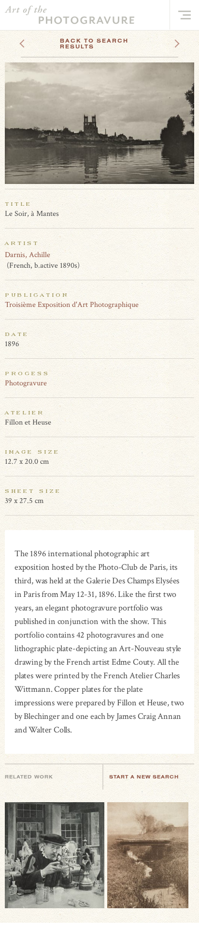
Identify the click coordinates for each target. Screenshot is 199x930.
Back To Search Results (94, 43)
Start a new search (144, 777)
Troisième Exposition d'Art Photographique (72, 305)
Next (168, 40)
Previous (40, 40)
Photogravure (26, 383)
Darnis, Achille (27, 255)
